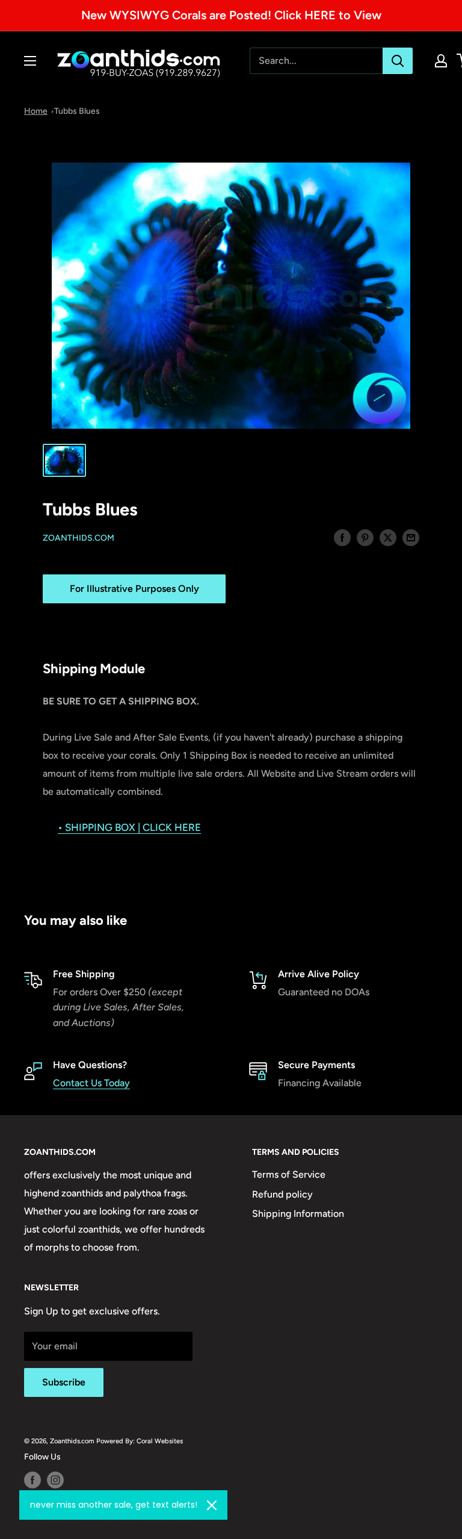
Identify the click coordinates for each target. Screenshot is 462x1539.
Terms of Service (288, 1174)
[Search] (398, 61)
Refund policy (282, 1194)
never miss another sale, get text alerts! (113, 1505)
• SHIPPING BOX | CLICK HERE (129, 827)
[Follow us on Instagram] (55, 1480)
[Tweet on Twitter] (388, 537)
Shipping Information (298, 1213)
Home (36, 111)
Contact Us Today (91, 1083)
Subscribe (63, 1382)
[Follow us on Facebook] (32, 1480)
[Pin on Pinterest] (365, 537)
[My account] (441, 60)
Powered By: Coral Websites (139, 1441)
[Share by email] (410, 537)
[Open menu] (30, 61)
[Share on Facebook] (342, 537)
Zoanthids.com (78, 538)
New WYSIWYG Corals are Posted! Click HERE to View (231, 15)
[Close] (212, 1505)
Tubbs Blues (77, 111)
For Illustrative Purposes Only (134, 588)
